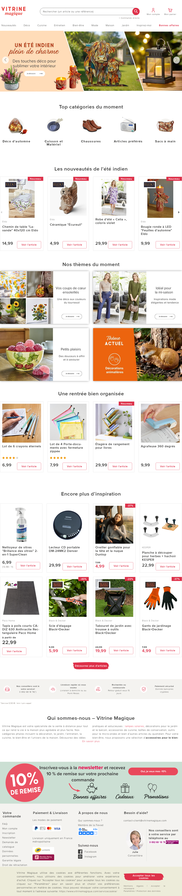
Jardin (125, 25)
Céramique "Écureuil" (66, 225)
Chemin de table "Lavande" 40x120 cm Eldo (20, 228)
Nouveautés (8, 25)
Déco (27, 25)
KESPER (146, 547)
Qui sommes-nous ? (90, 820)
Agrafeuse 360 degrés (158, 446)
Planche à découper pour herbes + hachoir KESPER (159, 556)
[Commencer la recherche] (136, 11)
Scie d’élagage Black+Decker (60, 627)
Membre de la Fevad (90, 825)
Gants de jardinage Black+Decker (156, 627)
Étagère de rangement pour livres (112, 446)
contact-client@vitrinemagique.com (145, 820)
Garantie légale (11, 860)
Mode (94, 25)
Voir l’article (29, 244)
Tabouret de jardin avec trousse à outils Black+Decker (113, 629)
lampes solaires (134, 726)
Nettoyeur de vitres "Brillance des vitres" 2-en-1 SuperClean (20, 551)
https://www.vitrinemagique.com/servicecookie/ (88, 891)
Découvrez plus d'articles (91, 665)
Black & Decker (57, 620)
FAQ (5, 824)
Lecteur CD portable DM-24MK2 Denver (64, 549)
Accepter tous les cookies (144, 877)
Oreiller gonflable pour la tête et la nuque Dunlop (112, 551)
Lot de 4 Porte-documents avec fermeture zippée (66, 447)
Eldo (52, 219)
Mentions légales (133, 886)
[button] (15, 814)
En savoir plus (91, 741)
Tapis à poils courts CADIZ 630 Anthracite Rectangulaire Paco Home (20, 629)
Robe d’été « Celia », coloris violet (111, 221)
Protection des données (149, 891)
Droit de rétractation (14, 865)
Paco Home (8, 620)
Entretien (59, 25)
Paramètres (129, 891)
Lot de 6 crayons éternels (21, 446)
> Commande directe (129, 18)
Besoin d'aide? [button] (136, 813)
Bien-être (78, 25)
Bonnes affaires (169, 25)
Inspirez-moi (144, 25)
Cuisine (42, 25)
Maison (110, 25)
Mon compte (9, 828)
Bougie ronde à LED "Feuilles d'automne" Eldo (156, 230)
